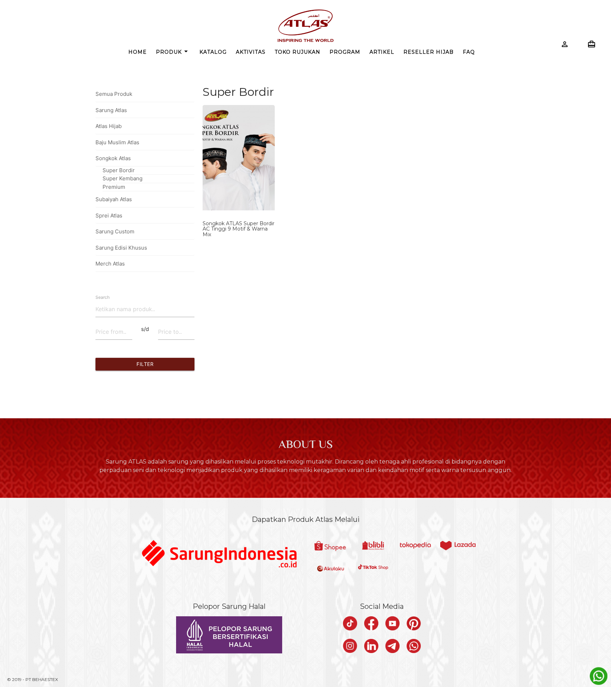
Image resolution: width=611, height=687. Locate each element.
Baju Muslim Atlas (117, 142)
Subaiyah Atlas (113, 199)
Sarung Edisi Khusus (121, 247)
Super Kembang (122, 178)
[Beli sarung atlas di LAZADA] (458, 546)
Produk (173, 51)
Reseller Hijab (428, 52)
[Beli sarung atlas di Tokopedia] (415, 546)
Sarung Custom (114, 231)
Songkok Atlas (113, 158)
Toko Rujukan (297, 52)
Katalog (213, 52)
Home (137, 52)
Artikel (381, 52)
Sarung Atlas (111, 110)
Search (102, 297)
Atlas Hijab (108, 126)
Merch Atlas (110, 263)
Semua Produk (113, 94)
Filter (144, 364)
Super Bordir (119, 170)
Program (345, 52)
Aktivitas (251, 52)
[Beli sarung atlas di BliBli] (373, 546)
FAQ (469, 52)
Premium (114, 187)
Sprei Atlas (108, 215)
